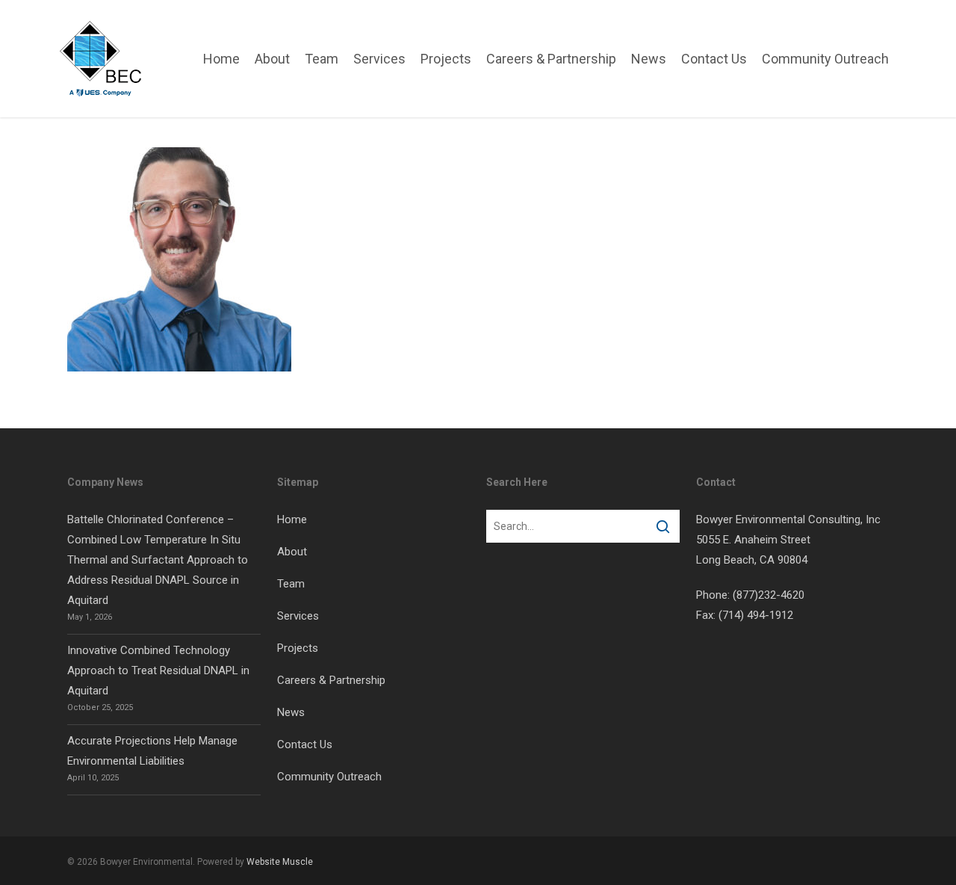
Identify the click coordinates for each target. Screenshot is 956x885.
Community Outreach (329, 776)
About (292, 551)
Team (291, 583)
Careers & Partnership (331, 680)
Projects (297, 648)
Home (292, 519)
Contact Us (304, 744)
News (291, 712)
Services (298, 616)
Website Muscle (279, 862)
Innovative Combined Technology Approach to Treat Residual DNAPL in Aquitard (158, 670)
